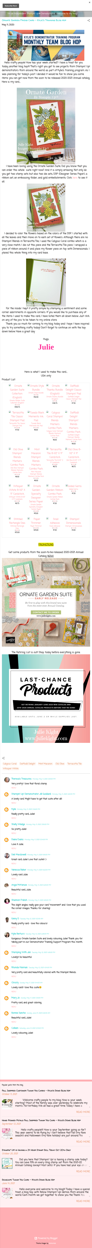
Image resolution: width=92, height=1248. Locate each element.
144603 (73, 442)
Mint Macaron (45, 763)
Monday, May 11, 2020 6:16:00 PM (38, 855)
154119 (36, 395)
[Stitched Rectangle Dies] (17, 523)
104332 (55, 528)
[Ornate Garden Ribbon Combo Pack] (54, 494)
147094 (73, 401)
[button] (88, 21)
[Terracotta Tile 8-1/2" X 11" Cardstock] (54, 457)
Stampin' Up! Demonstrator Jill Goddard (31, 794)
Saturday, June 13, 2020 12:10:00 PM (31, 1028)
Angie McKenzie (19, 885)
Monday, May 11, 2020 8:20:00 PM (39, 885)
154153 (17, 405)
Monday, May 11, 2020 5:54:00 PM (36, 839)
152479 (55, 501)
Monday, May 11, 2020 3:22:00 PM (63, 794)
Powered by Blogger (47, 1238)
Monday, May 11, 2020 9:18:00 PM (39, 900)
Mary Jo (16, 997)
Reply (14, 788)
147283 (36, 478)
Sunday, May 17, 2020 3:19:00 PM (32, 998)
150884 (55, 465)
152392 (36, 528)
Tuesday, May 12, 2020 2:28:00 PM (37, 934)
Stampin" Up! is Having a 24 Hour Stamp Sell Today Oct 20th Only (36, 1150)
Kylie (14, 809)
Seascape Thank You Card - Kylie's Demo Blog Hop (28, 1179)
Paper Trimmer (36, 526)
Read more (83, 1112)
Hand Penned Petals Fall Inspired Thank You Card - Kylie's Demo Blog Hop (41, 1120)
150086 (17, 428)
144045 (55, 438)
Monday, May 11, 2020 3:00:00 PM (43, 779)
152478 (73, 491)
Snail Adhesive (54, 526)
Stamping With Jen (21, 952)
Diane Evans (17, 839)
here (75, 178)
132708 (36, 428)
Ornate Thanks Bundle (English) (54, 398)
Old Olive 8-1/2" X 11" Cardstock (73, 461)
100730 (17, 501)
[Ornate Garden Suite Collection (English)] (17, 397)
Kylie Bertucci (18, 933)
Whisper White (10, 768)
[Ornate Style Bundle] (36, 390)
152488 (36, 511)
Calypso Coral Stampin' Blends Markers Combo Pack (55, 433)
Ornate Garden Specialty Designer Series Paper (36, 507)
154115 (54, 401)
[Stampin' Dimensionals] (73, 523)
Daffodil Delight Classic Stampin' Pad (73, 398)
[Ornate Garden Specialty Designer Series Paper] (36, 501)
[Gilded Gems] (74, 486)
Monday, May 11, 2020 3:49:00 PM (28, 809)
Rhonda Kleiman (20, 967)
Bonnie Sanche (19, 1013)
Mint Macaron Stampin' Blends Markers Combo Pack (36, 474)
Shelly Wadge (18, 824)
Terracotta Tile (75, 763)
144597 (17, 475)
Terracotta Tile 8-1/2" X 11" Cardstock (55, 461)
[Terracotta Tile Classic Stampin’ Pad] (17, 420)
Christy (15, 982)
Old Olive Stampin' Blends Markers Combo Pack (17, 470)
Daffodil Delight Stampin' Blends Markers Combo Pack (74, 437)
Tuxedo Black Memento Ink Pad (36, 424)
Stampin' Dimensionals (73, 526)
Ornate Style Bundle (36, 393)
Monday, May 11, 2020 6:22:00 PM (38, 870)
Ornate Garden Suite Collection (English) (17, 401)
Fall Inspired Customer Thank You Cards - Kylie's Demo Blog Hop (36, 1090)
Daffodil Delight (27, 763)
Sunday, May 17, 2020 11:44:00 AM (31, 983)
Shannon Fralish (19, 900)
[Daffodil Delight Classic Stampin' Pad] (73, 394)
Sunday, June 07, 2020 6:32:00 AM (38, 1013)
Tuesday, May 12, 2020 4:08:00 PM (43, 952)
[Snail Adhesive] (54, 523)
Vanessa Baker (19, 869)
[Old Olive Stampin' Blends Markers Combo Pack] (17, 465)
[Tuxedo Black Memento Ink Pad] (36, 420)
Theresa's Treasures (22, 779)
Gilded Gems (73, 489)
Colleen (15, 1028)
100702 (73, 465)
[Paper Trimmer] (36, 523)
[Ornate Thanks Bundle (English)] (54, 394)
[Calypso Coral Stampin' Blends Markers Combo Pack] (54, 428)
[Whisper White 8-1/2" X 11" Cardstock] (17, 494)
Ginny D (15, 918)
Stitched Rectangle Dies (17, 527)
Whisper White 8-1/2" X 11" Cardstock (17, 498)
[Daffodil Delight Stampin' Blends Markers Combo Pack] (73, 432)
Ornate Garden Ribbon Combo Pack (55, 498)
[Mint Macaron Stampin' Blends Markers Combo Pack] (36, 469)
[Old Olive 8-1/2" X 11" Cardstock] (73, 457)
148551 (17, 530)
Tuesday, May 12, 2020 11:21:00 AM (31, 919)
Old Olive (60, 763)
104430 (73, 528)
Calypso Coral (10, 763)
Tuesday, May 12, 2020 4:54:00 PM (40, 967)
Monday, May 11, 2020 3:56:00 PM (37, 824)
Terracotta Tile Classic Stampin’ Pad (17, 424)
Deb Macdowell (19, 854)
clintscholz (52, 1243)
